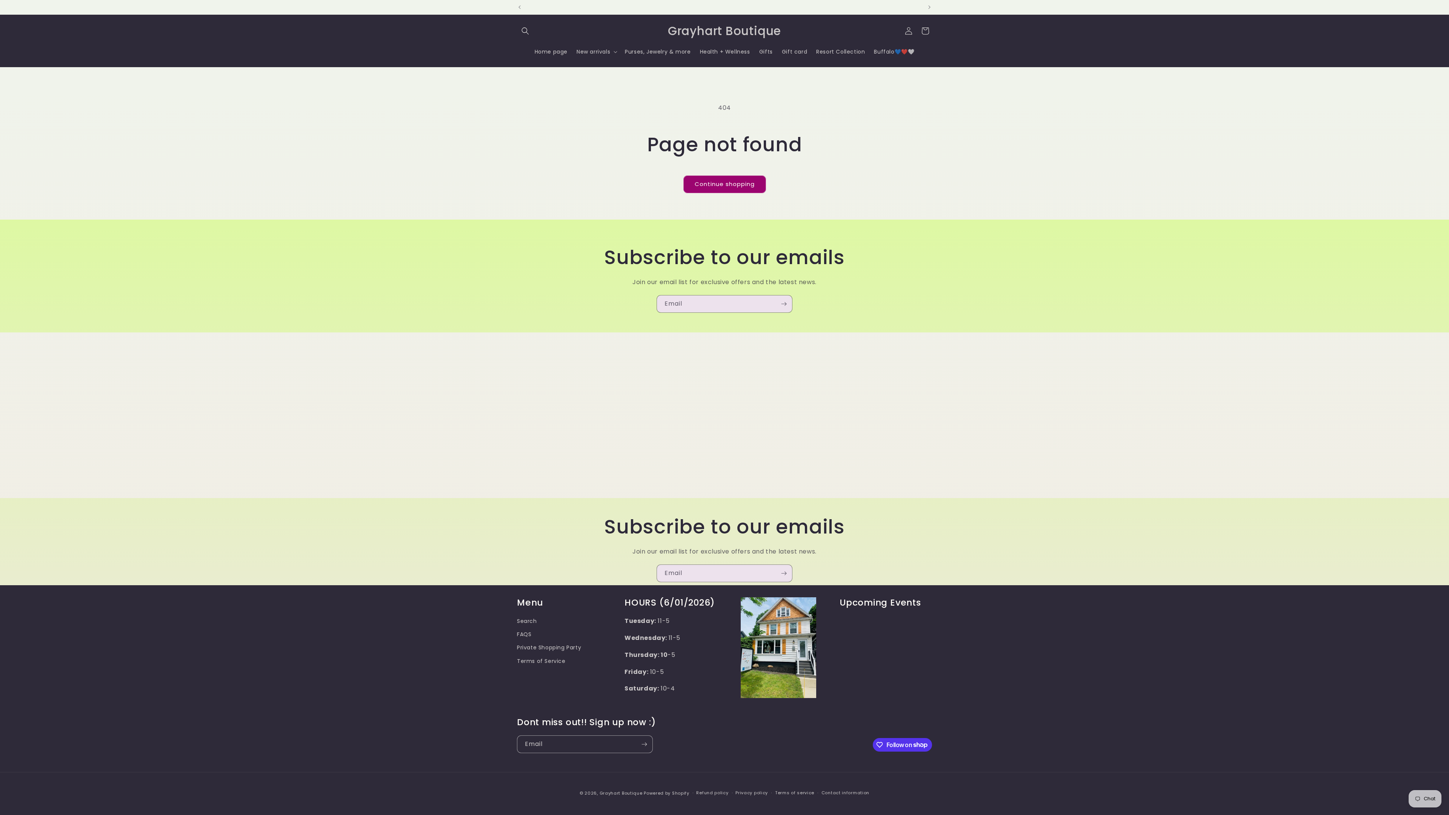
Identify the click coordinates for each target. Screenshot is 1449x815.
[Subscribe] (783, 304)
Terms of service (794, 793)
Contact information (845, 793)
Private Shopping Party (549, 647)
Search (527, 621)
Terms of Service (541, 661)
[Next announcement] (929, 7)
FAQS (524, 634)
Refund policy (712, 793)
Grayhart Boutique (621, 793)
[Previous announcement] (519, 7)
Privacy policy (751, 793)
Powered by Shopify (666, 793)
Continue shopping (725, 184)
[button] (525, 31)
